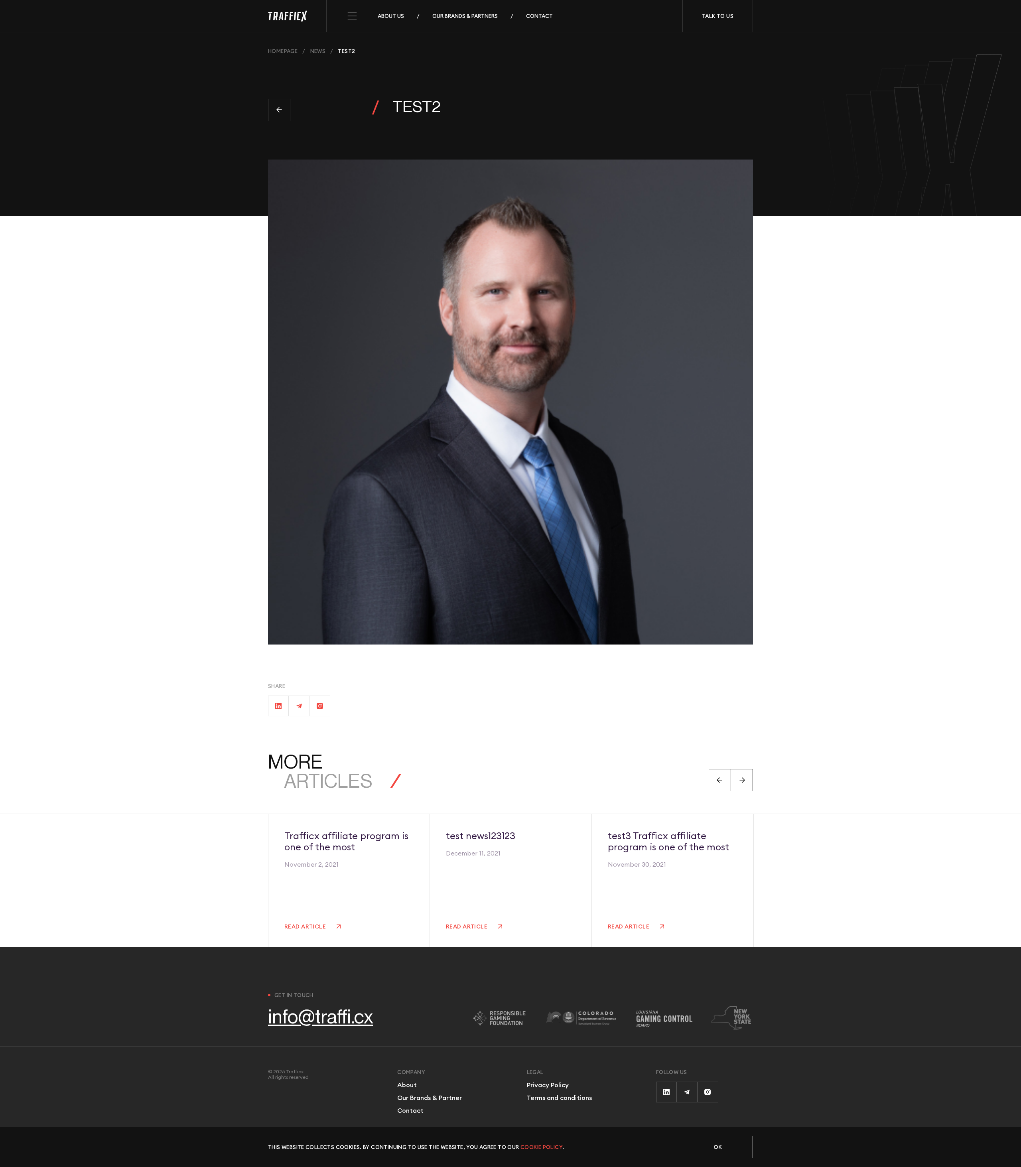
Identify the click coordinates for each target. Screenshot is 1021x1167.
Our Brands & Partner (429, 1097)
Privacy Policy (548, 1085)
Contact (539, 16)
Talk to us (717, 16)
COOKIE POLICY (541, 1147)
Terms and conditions (559, 1097)
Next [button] (742, 780)
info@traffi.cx (320, 1017)
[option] (349, 880)
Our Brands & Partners (465, 16)
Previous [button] (720, 780)
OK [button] (718, 1147)
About (407, 1085)
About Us (391, 16)
